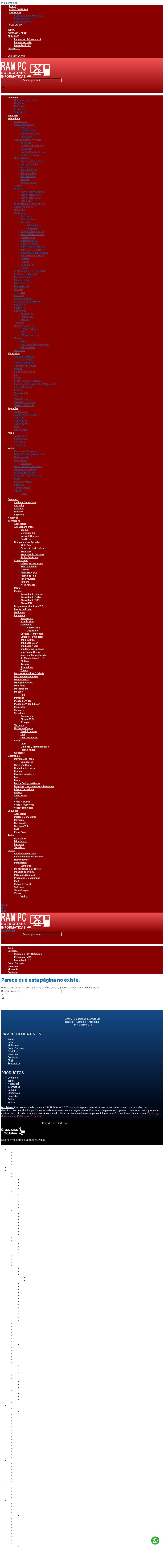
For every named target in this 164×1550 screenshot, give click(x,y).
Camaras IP (20, 420)
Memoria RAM (22, 277)
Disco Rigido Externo (32, 191)
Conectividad (21, 158)
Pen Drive (26, 136)
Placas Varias (27, 347)
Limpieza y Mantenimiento (35, 344)
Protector (19, 109)
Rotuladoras (27, 264)
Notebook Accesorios (32, 151)
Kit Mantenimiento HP (32, 255)
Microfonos (20, 438)
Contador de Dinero (25, 365)
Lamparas (25, 463)
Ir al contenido (9, 2)
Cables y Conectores (26, 100)
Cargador (19, 103)
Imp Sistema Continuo (32, 246)
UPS (22, 332)
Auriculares (20, 435)
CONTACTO (15, 24)
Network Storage (30, 133)
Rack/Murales (28, 176)
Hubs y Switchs (29, 164)
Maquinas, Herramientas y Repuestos (35, 383)
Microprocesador (23, 280)
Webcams (19, 350)
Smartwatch (21, 393)
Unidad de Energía (24, 325)
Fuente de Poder (23, 206)
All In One (25, 142)
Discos (18, 188)
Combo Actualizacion (32, 145)
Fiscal (17, 377)
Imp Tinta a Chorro (31, 249)
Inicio (11, 947)
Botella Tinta (27, 219)
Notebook (13, 115)
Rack (17, 478)
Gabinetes (20, 209)
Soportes (19, 112)
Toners (24, 267)
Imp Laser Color (29, 240)
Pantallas (19, 295)
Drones (18, 368)
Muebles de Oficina (25, 469)
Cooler (18, 185)
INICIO (12, 6)
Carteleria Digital (23, 362)
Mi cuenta (13, 969)
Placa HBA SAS (29, 170)
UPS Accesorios (29, 335)
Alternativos (34, 225)
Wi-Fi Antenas (28, 182)
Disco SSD (26, 200)
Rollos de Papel (23, 481)
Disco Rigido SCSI (30, 197)
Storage (24, 319)
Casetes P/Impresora (32, 231)
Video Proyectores (24, 402)
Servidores (20, 310)
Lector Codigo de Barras (28, 380)
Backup (24, 127)
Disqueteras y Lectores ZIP (29, 203)
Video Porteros (22, 399)
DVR (16, 426)
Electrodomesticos (24, 371)
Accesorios (20, 121)
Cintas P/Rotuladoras (32, 234)
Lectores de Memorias (26, 274)
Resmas (24, 261)
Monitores (20, 283)
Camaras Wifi (21, 423)
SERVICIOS (15, 12)
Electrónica (14, 353)
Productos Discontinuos (27, 475)
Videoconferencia (24, 405)
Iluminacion (20, 460)
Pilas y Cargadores (24, 387)
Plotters (24, 258)
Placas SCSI (27, 316)
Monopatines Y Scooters (28, 466)
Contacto (13, 972)
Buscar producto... (11, 80)
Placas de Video (23, 298)
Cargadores (27, 359)
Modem (24, 167)
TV (15, 396)
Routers (24, 179)
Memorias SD (28, 130)
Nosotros (13, 966)
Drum (23, 341)
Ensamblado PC (23, 21)
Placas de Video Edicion (27, 301)
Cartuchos (26, 222)
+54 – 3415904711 (82, 1024)
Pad (22, 292)
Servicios (13, 951)
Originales (32, 228)
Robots (18, 390)
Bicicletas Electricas (25, 451)
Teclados (19, 322)
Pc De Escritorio (29, 155)
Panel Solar (20, 429)
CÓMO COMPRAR (18, 9)
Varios (17, 338)
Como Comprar (16, 963)
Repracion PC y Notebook (28, 954)
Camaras (19, 417)
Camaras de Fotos (24, 356)
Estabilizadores (29, 329)
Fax (16, 374)
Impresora (20, 213)
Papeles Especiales (25, 472)
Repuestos (20, 304)
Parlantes (19, 441)
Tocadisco (20, 445)
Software (19, 484)
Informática (14, 118)
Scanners (19, 307)
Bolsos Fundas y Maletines (29, 454)
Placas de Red (28, 173)
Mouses (18, 289)
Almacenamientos (24, 124)
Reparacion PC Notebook (28, 15)
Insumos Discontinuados (34, 252)
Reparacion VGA (23, 18)
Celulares (13, 97)
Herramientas (21, 457)
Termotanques (22, 487)
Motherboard (21, 286)
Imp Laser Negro (29, 243)
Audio (11, 432)
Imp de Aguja (27, 237)
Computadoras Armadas (27, 139)
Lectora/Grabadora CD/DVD (29, 271)
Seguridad (13, 408)
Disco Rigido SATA (30, 194)
